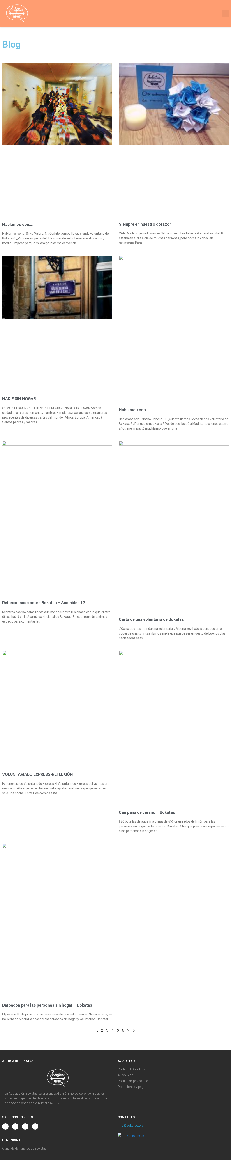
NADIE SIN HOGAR (19, 398)
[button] (225, 13)
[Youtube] (15, 1126)
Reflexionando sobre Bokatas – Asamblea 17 (43, 602)
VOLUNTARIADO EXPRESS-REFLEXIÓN (37, 774)
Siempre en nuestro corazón (145, 224)
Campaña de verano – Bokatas (147, 812)
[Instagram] (5, 1126)
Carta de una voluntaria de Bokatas (151, 619)
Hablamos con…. (17, 224)
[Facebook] (35, 1126)
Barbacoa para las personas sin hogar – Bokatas (47, 1005)
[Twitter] (25, 1126)
